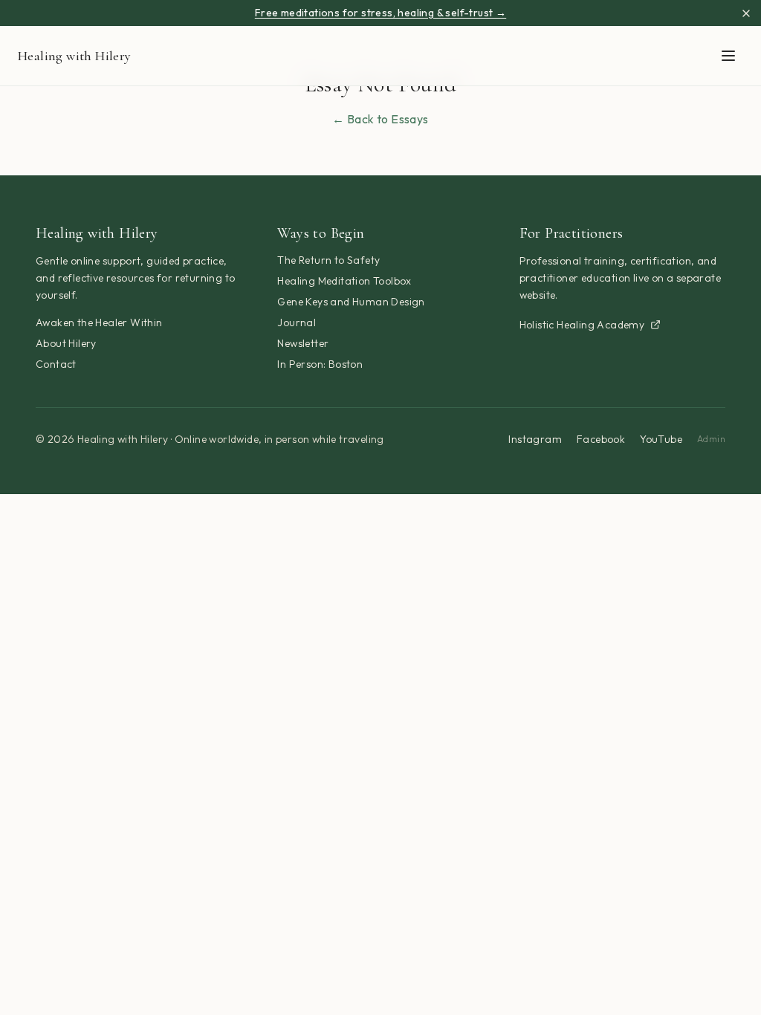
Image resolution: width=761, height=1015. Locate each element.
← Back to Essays (380, 118)
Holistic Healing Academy (582, 324)
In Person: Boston (320, 364)
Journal (296, 322)
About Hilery (66, 343)
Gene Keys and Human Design (350, 301)
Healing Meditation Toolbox (344, 281)
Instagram (535, 439)
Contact (56, 364)
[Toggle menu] (728, 56)
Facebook (601, 439)
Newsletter (302, 343)
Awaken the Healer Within (99, 322)
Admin (711, 438)
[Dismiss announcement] (746, 13)
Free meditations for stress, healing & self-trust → (380, 12)
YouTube (661, 439)
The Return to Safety (328, 260)
